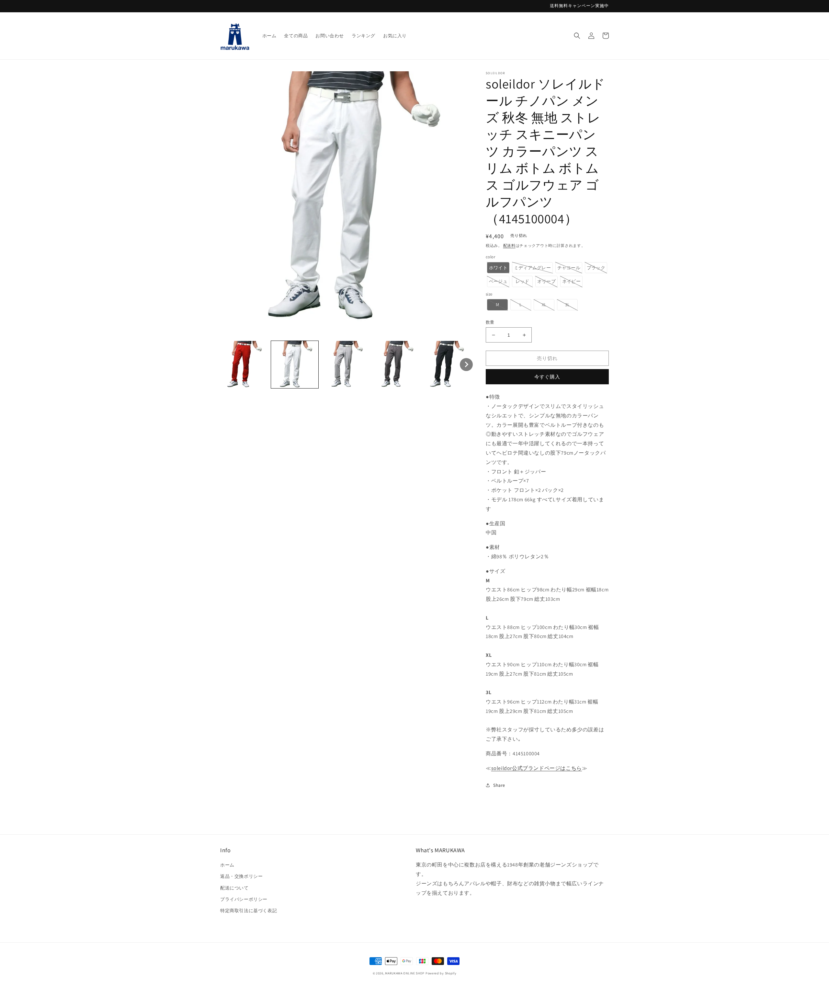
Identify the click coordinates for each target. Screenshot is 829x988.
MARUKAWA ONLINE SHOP (405, 973)
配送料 (509, 245)
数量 (490, 322)
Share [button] (499, 785)
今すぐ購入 (547, 377)
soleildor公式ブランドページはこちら (536, 768)
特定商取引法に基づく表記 (248, 910)
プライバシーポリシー (243, 899)
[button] (577, 36)
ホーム (227, 865)
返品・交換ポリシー (241, 876)
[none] (244, 365)
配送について (234, 888)
